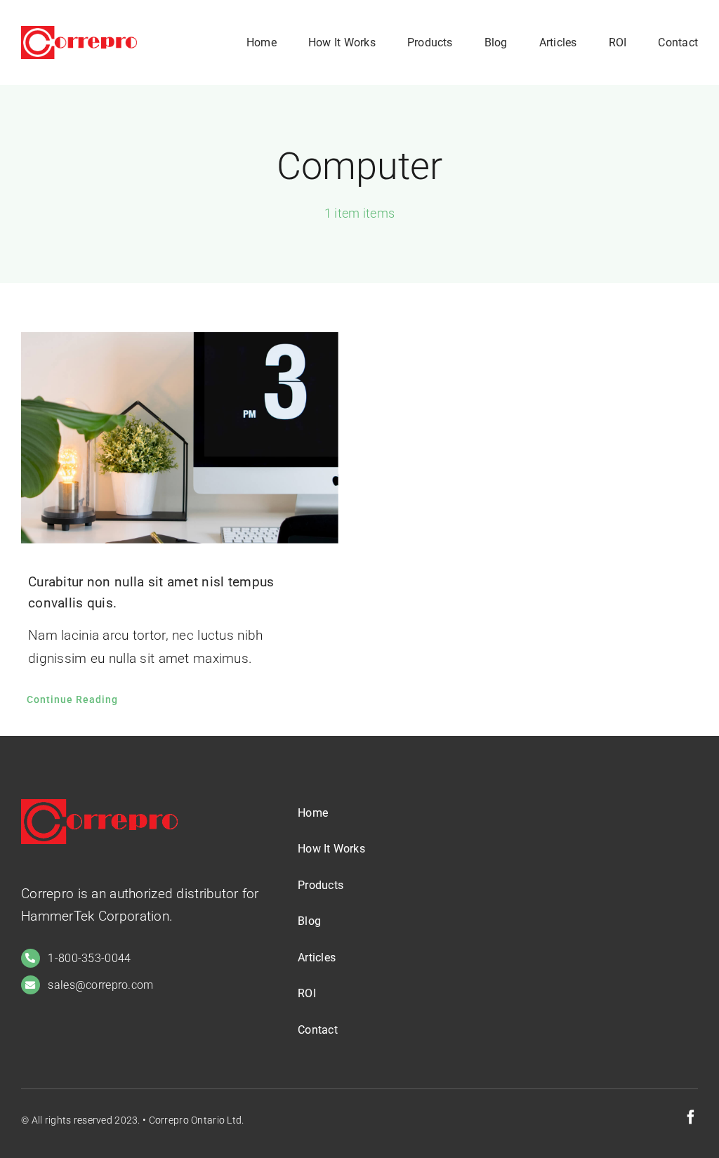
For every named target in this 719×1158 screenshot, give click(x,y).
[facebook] (691, 1117)
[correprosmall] (79, 33)
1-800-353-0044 (89, 958)
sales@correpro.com (100, 985)
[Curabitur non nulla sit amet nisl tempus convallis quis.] (179, 438)
